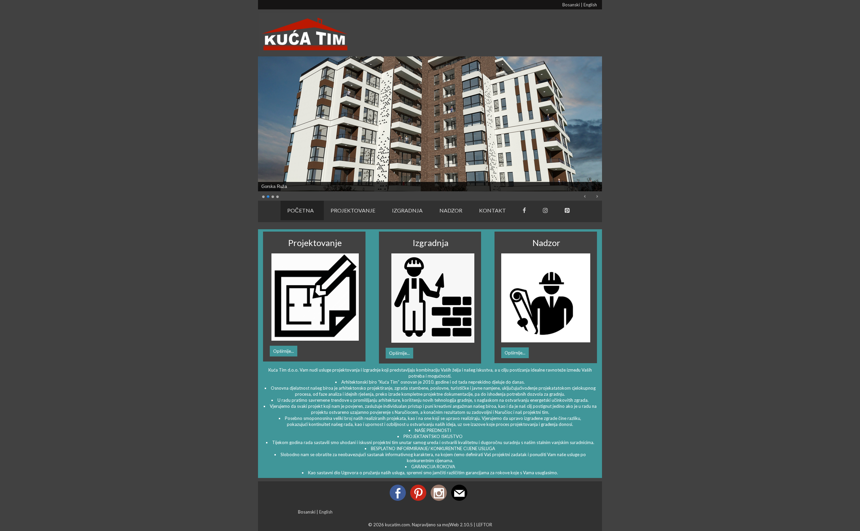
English (590, 4)
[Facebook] (524, 211)
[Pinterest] (567, 211)
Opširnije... (283, 351)
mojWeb (450, 524)
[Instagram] (545, 211)
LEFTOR (484, 524)
